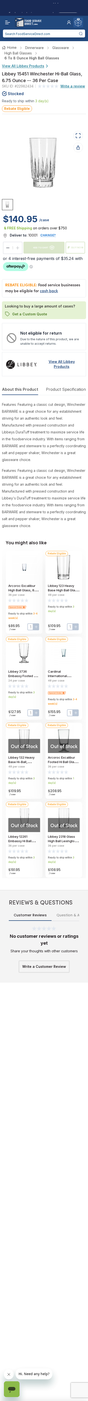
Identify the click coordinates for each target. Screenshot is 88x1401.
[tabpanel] (44, 465)
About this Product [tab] (20, 389)
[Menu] (6, 22)
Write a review (72, 86)
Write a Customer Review (44, 966)
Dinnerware (34, 48)
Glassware (60, 48)
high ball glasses (18, 53)
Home (12, 47)
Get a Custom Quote (29, 314)
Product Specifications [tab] (67, 389)
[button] (68, 22)
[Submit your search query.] (80, 33)
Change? (48, 235)
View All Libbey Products (23, 66)
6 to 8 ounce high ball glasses (31, 58)
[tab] (7, 204)
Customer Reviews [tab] (30, 915)
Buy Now (77, 247)
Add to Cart (40, 247)
